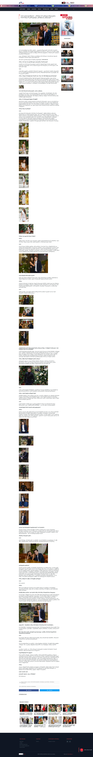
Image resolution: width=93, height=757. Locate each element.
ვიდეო (52, 9)
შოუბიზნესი (33, 686)
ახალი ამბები (22, 9)
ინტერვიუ (29, 686)
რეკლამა (37, 741)
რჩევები (39, 9)
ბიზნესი (28, 9)
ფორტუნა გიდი (46, 9)
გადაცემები (34, 9)
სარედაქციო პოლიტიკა (51, 741)
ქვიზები (56, 9)
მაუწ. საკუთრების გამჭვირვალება (24, 745)
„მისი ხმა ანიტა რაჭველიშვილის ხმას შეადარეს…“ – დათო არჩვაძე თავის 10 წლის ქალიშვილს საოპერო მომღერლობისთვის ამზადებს (69, 713)
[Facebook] (67, 741)
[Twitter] (70, 741)
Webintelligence (70, 754)
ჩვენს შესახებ (21, 741)
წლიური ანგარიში (22, 747)
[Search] (73, 9)
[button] (29, 690)
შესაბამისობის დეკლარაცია (24, 744)
